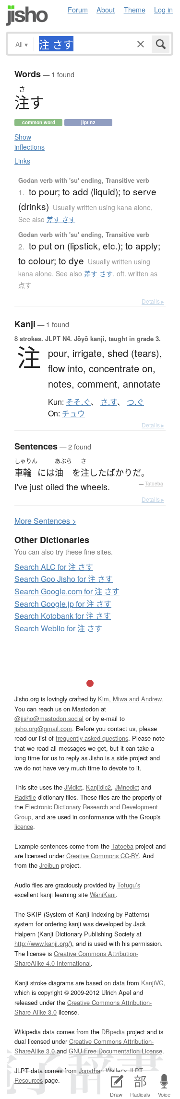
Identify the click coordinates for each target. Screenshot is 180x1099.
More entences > (45, 520)
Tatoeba (154, 483)
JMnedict (127, 787)
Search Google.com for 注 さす (67, 591)
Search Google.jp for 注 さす (62, 603)
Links (22, 160)
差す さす (61, 219)
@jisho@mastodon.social (49, 718)
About (105, 9)
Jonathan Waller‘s (103, 1070)
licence (23, 826)
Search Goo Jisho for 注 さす (63, 578)
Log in (163, 9)
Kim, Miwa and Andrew (129, 698)
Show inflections (29, 142)
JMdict (73, 787)
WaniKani (103, 894)
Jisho (27, 15)
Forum (78, 9)
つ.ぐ (135, 402)
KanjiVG (152, 982)
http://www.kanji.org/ (42, 943)
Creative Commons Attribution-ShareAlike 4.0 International (76, 958)
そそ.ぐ (78, 402)
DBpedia (113, 1031)
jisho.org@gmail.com (43, 728)
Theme (134, 9)
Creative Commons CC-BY (102, 855)
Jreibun (49, 865)
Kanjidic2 (98, 787)
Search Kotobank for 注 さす (62, 615)
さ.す (108, 402)
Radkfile (25, 797)
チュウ (73, 413)
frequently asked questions (92, 738)
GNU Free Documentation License (115, 1050)
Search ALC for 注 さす (53, 566)
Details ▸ (153, 301)
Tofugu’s (128, 884)
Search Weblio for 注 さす (58, 628)
